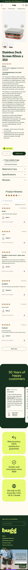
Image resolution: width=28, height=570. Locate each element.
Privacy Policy (6, 542)
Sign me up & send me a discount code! (21, 564)
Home (4, 8)
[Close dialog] (26, 550)
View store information (10, 164)
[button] (21, 195)
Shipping (13, 68)
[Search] (23, 5)
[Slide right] (22, 26)
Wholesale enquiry (8, 540)
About (4, 548)
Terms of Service (7, 545)
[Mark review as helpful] (24, 222)
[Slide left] (6, 26)
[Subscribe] (24, 523)
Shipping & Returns (8, 538)
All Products (11, 8)
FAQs (4, 536)
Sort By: (17, 204)
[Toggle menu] (1, 5)
